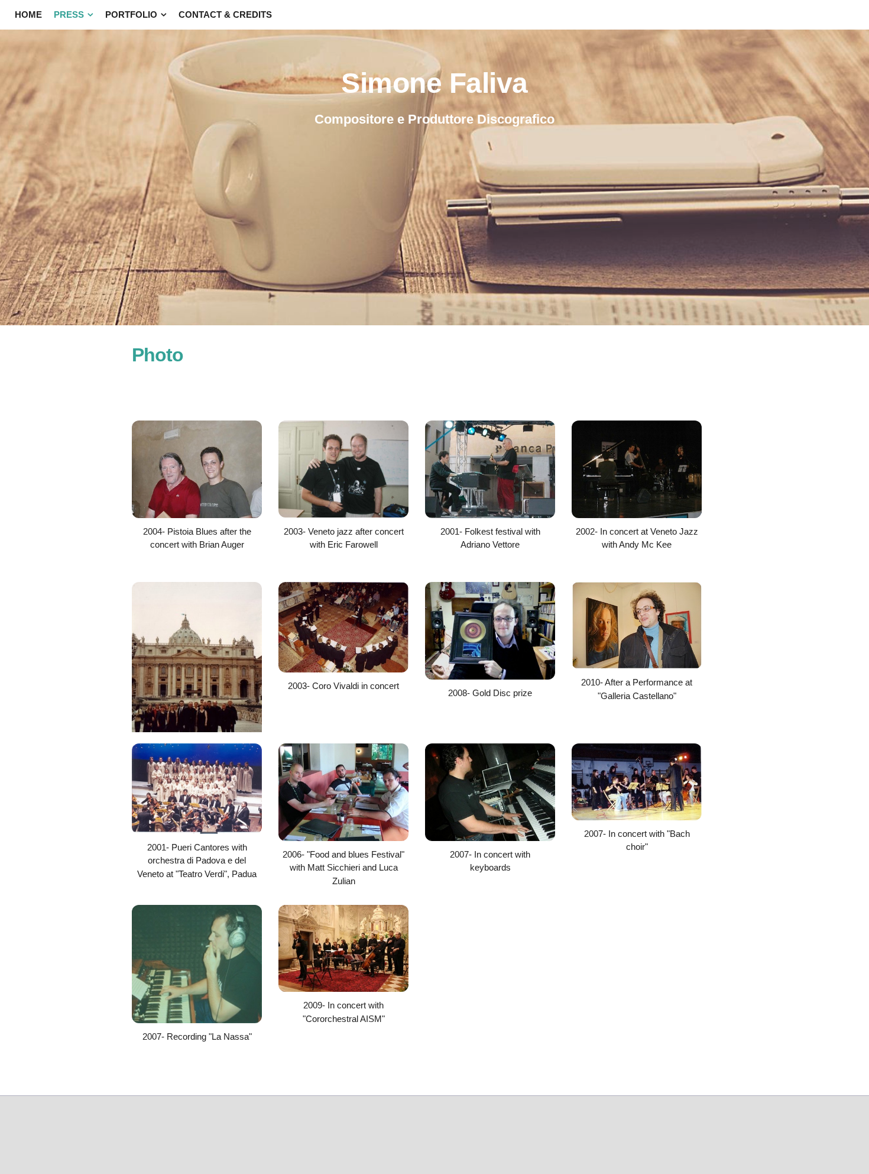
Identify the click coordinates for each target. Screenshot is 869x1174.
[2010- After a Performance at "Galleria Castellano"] (637, 665)
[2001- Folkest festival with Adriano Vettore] (490, 514)
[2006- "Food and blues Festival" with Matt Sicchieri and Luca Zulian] (343, 837)
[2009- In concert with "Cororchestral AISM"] (343, 988)
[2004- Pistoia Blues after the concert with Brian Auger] (197, 514)
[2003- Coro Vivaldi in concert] (343, 669)
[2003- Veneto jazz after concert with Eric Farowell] (343, 514)
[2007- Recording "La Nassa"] (197, 1020)
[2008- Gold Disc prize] (490, 676)
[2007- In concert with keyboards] (490, 837)
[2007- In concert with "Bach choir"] (637, 817)
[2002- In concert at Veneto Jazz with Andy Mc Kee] (637, 514)
